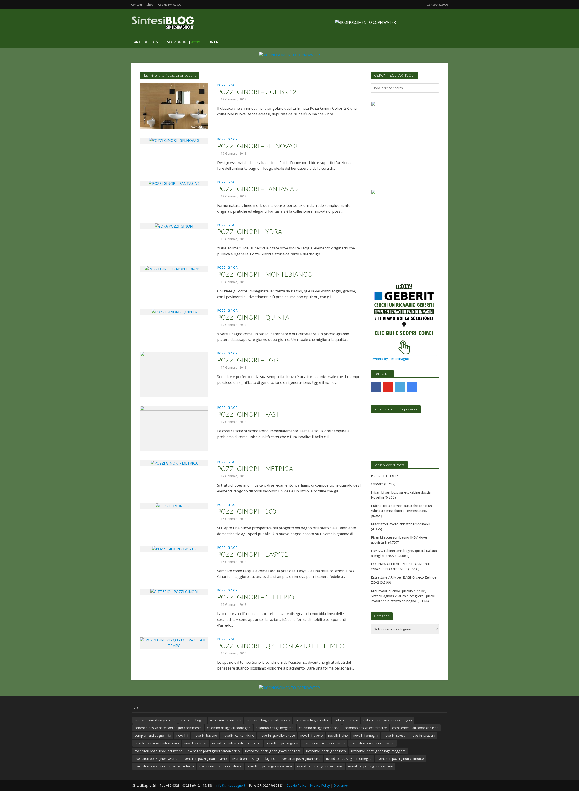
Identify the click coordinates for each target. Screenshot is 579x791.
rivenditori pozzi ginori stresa (220, 766)
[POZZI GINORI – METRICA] (174, 463)
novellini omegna (365, 735)
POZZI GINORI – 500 (246, 511)
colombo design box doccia (319, 728)
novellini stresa (394, 735)
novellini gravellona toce (277, 735)
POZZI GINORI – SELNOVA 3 (257, 146)
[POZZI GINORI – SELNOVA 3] (174, 140)
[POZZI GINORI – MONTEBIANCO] (174, 268)
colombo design (346, 720)
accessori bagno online (312, 720)
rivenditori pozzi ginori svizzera (269, 766)
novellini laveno (311, 735)
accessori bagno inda (225, 720)
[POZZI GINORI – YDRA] (174, 225)
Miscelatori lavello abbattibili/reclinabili (400, 524)
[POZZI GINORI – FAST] (174, 428)
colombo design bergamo (275, 728)
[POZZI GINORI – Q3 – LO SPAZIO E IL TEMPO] (174, 642)
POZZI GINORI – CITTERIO (255, 597)
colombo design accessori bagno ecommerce (168, 728)
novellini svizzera (423, 735)
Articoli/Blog (146, 42)
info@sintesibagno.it (230, 785)
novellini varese (195, 743)
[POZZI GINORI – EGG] (174, 373)
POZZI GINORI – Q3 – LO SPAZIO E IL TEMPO (280, 645)
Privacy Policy (320, 785)
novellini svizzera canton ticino (157, 743)
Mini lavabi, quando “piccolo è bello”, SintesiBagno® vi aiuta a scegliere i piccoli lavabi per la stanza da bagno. (403, 596)
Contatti (136, 4)
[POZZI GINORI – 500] (174, 505)
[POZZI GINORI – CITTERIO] (174, 591)
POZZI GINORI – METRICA (255, 468)
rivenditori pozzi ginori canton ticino (214, 751)
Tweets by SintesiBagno (390, 358)
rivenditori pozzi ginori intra (326, 751)
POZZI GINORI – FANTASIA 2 (258, 188)
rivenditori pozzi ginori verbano (370, 766)
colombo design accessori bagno (387, 720)
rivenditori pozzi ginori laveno (156, 758)
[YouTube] (388, 387)
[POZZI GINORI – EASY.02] (174, 548)
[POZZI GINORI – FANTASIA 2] (174, 183)
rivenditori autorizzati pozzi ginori (236, 743)
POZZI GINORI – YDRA (249, 231)
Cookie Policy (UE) (170, 4)
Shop (150, 4)
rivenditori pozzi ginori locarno (205, 758)
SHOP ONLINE (184, 42)
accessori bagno (193, 720)
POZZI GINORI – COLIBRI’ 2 (256, 91)
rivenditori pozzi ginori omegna (348, 758)
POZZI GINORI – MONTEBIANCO (265, 274)
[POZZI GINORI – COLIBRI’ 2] (174, 105)
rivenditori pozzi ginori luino (301, 758)
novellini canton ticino (238, 735)
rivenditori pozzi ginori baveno (372, 743)
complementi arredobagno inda (415, 728)
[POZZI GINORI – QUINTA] (174, 311)
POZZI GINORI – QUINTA (253, 317)
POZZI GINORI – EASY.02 (252, 554)
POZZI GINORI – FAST (248, 414)
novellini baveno (205, 735)
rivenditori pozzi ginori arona (324, 743)
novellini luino (338, 735)
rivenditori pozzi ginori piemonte (400, 758)
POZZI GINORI (228, 85)
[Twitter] (400, 387)
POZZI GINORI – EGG (247, 360)
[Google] (412, 387)
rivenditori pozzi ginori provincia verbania (164, 766)
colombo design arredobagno (228, 728)
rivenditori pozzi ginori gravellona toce (273, 751)
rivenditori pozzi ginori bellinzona (158, 751)
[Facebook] (376, 387)
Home (376, 475)
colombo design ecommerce (366, 728)
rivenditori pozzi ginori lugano (253, 758)
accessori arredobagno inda (155, 720)
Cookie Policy (296, 785)
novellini (182, 735)
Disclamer (340, 785)
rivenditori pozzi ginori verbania (320, 766)
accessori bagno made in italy (268, 720)
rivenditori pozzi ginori (282, 743)
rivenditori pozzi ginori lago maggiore (378, 751)
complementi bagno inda (153, 735)
